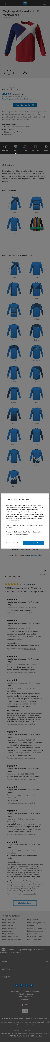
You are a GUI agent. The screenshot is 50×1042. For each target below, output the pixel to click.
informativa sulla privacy (20, 534)
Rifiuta (8, 543)
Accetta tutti (34, 543)
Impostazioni (17, 543)
